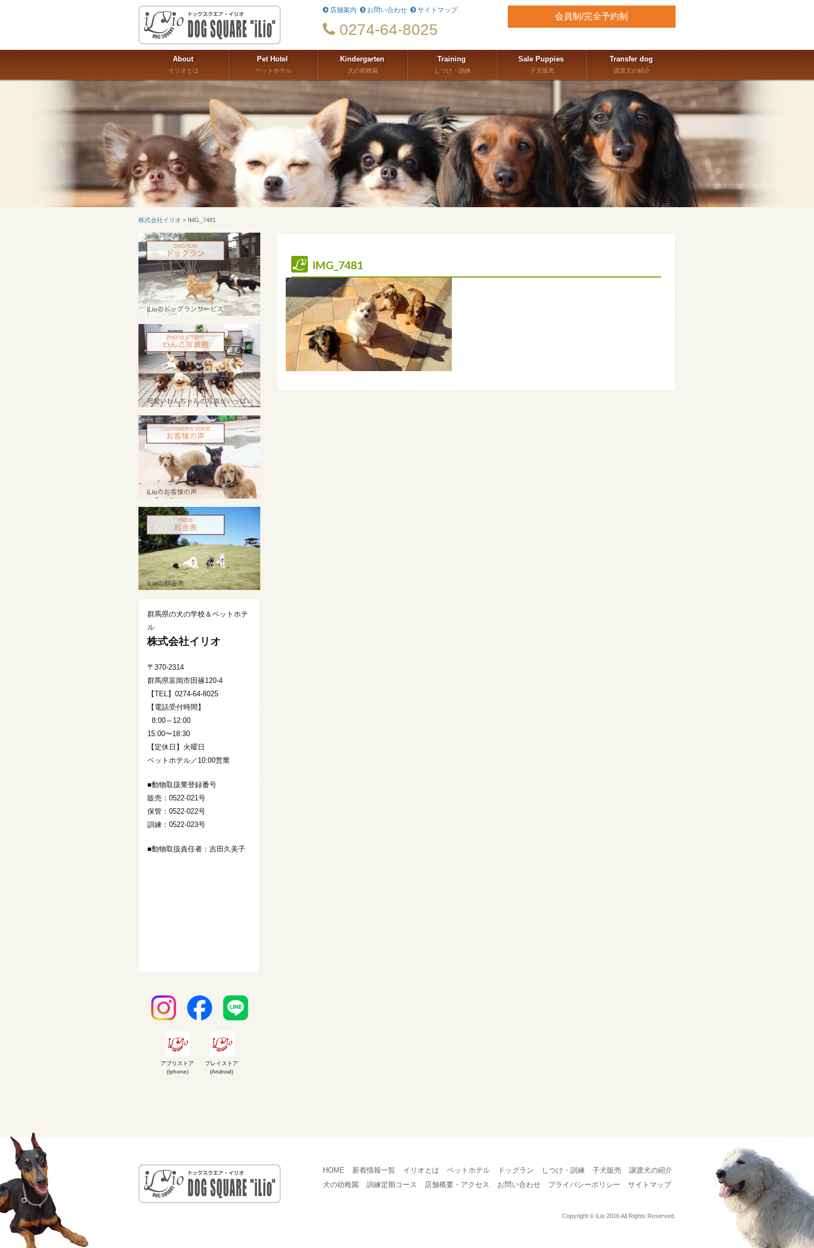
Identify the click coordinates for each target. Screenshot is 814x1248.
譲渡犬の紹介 (631, 64)
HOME (333, 1170)
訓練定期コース (392, 1185)
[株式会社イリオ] (222, 25)
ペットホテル (273, 64)
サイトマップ (436, 10)
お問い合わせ (386, 10)
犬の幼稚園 (362, 64)
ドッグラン (516, 1170)
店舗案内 (342, 10)
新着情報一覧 (373, 1170)
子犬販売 (541, 64)
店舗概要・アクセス (457, 1185)
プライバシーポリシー (584, 1185)
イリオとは (183, 64)
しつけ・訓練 (451, 64)
